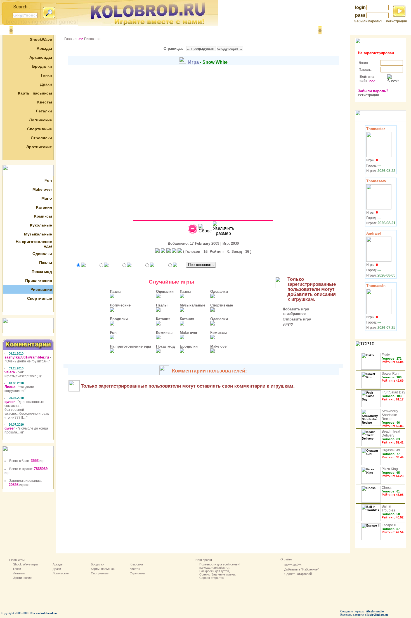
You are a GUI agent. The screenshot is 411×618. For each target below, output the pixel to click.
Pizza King (390, 469)
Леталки (44, 111)
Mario (46, 198)
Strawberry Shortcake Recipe (390, 415)
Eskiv (386, 355)
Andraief (373, 233)
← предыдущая (201, 48)
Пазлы (45, 262)
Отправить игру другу (292, 321)
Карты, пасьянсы (35, 93)
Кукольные (41, 225)
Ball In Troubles (388, 508)
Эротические (39, 147)
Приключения (38, 280)
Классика (136, 564)
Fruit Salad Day (393, 392)
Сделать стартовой (298, 573)
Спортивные (39, 129)
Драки (46, 84)
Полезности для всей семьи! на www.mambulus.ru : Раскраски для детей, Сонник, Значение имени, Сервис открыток (219, 571)
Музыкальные (38, 234)
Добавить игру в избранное (291, 311)
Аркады (44, 48)
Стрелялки (41, 138)
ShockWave (41, 39)
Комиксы (43, 216)
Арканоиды (40, 57)
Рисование (41, 289)
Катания (44, 207)
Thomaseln (376, 286)
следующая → (230, 48)
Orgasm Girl (391, 450)
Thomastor (375, 129)
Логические (40, 120)
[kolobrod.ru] (148, 24)
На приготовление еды (130, 346)
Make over (42, 189)
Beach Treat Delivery (391, 433)
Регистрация (396, 21)
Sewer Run (390, 374)
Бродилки (42, 66)
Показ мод (42, 271)
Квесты (44, 102)
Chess (386, 488)
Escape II (389, 525)
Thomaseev (376, 181)
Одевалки (42, 253)
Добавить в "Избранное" (301, 569)
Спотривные (99, 573)
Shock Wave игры (25, 564)
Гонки (46, 75)
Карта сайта (292, 565)
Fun (48, 180)
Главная (70, 39)
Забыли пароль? (368, 21)
